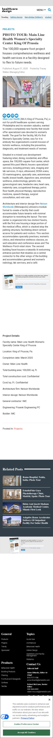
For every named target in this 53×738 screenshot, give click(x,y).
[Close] (49, 699)
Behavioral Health (33, 647)
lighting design (16, 17)
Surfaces (4, 683)
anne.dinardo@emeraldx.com (38, 680)
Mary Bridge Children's (34, 17)
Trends (4, 647)
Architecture (31, 643)
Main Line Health (11, 119)
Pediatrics (30, 659)
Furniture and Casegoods (11, 679)
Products (4, 639)
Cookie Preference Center (26, 724)
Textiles (4, 686)
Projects (8, 29)
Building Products (8, 672)
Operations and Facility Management (35, 655)
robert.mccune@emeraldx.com (39, 692)
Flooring (4, 675)
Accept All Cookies (26, 732)
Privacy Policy (27, 718)
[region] (26, 717)
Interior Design (32, 650)
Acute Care (30, 639)
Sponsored (5, 650)
